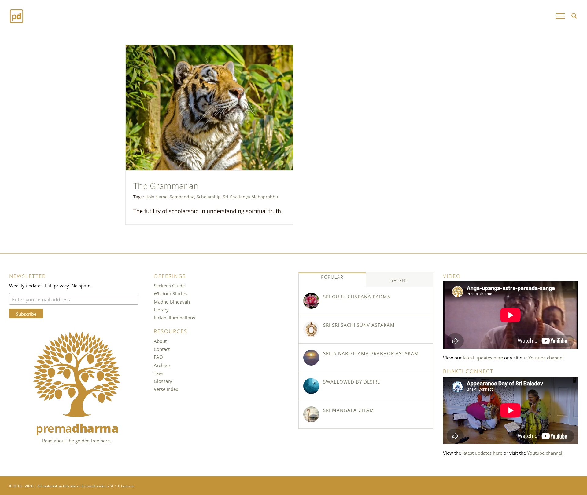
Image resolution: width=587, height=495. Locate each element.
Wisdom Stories (170, 293)
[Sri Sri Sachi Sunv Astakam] (311, 329)
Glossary (163, 380)
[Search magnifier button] (574, 16)
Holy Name (156, 196)
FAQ (158, 356)
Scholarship (209, 196)
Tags (158, 372)
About (160, 340)
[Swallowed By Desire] (311, 386)
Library (161, 309)
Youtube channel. (546, 357)
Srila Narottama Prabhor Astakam (371, 353)
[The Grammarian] (209, 107)
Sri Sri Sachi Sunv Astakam (359, 324)
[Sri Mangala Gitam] (311, 414)
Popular (332, 276)
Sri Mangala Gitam (348, 409)
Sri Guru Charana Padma (357, 296)
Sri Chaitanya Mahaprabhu (250, 196)
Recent (399, 280)
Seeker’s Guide (169, 285)
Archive (162, 365)
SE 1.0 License (122, 485)
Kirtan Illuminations (174, 317)
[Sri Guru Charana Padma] (311, 301)
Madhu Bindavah (172, 301)
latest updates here (483, 357)
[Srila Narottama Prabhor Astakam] (311, 358)
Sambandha (182, 196)
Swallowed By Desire (351, 381)
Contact (162, 348)
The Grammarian (166, 185)
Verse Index (166, 388)
